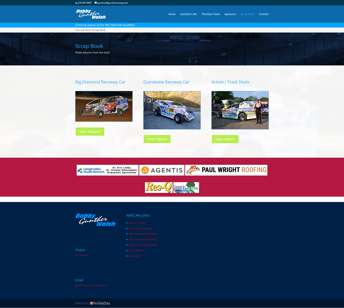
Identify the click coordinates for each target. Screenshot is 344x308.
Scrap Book (247, 14)
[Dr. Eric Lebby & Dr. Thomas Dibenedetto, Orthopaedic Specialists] (107, 174)
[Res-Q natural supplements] (159, 192)
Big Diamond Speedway (143, 233)
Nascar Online (137, 223)
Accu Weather (137, 250)
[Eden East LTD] (186, 192)
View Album (157, 139)
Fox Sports (135, 256)
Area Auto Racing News (143, 245)
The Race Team (211, 14)
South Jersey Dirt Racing (143, 239)
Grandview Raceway (141, 228)
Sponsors (230, 14)
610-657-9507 (82, 255)
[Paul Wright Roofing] (226, 174)
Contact (264, 14)
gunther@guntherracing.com (90, 285)
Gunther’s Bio (188, 14)
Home (172, 14)
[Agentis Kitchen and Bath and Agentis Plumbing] (161, 174)
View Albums (90, 131)
